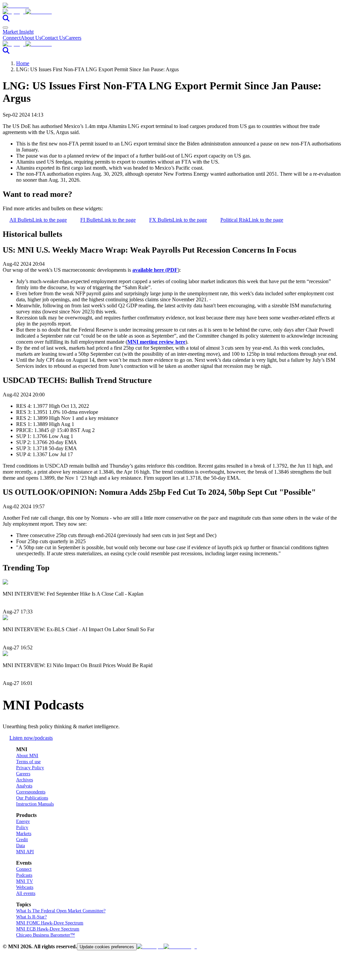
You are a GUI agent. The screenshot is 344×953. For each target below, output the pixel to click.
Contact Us (53, 38)
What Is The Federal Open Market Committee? (60, 910)
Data (20, 845)
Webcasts (24, 887)
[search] (6, 20)
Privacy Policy (30, 767)
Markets (23, 833)
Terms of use (28, 761)
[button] (172, 12)
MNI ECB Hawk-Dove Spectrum (47, 929)
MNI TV (24, 881)
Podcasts (24, 875)
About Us (30, 38)
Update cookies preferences (107, 946)
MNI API (25, 851)
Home (22, 63)
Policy (22, 827)
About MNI (27, 755)
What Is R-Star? (31, 916)
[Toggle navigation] (5, 28)
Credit (22, 839)
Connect (11, 38)
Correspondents (30, 791)
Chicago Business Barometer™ (45, 935)
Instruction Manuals (35, 804)
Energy (23, 821)
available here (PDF (155, 270)
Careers (73, 38)
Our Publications (32, 797)
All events (25, 893)
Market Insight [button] (18, 32)
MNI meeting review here (156, 342)
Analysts (24, 785)
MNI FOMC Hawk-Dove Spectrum (49, 922)
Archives (24, 779)
